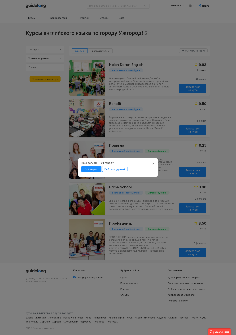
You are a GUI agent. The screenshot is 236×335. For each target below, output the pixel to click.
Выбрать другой (114, 169)
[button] (219, 331)
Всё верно (91, 169)
